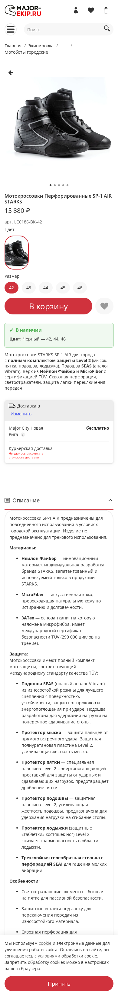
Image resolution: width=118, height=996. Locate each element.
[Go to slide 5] (67, 185)
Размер (12, 276)
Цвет (10, 229)
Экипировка (41, 46)
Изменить (21, 414)
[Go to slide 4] (63, 185)
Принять (59, 983)
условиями (49, 956)
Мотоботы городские (26, 52)
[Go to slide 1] (50, 185)
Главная (13, 46)
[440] (17, 253)
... (64, 45)
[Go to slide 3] (59, 185)
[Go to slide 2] (55, 185)
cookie (46, 943)
